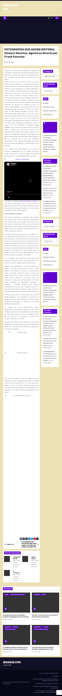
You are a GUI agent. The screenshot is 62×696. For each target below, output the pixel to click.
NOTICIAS (44, 594)
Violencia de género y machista (17, 594)
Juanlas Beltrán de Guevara (34, 564)
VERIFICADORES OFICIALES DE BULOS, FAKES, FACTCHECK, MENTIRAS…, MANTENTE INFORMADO (46, 691)
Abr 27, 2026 (35, 560)
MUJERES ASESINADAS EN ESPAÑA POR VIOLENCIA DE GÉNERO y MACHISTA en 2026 (45, 679)
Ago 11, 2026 (16, 560)
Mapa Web (55, 676)
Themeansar (6, 683)
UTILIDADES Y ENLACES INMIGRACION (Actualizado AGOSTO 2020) (45, 687)
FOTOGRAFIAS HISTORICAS (10, 629)
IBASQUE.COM (12, 662)
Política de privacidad (52, 683)
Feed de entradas (48, 107)
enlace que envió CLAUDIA (28, 201)
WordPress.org (47, 115)
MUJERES (6, 594)
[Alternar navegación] (49, 18)
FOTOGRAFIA (15, 627)
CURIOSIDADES (37, 594)
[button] (52, 18)
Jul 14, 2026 (37, 652)
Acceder (46, 103)
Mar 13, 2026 (16, 574)
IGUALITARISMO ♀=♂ (38, 627)
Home (41, 673)
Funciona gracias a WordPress (11, 682)
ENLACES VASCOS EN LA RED (51, 673)
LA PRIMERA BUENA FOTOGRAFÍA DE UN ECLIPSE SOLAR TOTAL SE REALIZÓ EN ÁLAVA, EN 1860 (50, 205)
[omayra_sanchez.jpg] (21, 159)
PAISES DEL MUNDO (40, 683)
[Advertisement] (31, 31)
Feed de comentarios (50, 111)
